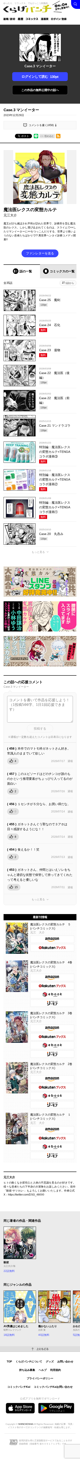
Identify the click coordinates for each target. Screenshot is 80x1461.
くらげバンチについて (29, 1361)
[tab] (22, 271)
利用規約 (55, 1370)
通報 (70, 761)
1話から (69, 283)
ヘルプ (43, 1370)
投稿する (40, 728)
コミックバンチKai (18, 1386)
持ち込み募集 (27, 1370)
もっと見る (38, 552)
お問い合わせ (65, 1361)
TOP (9, 1361)
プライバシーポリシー (40, 1378)
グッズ (50, 1361)
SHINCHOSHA (25, 1424)
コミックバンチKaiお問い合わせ (53, 1386)
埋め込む (49, 136)
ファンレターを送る (40, 253)
